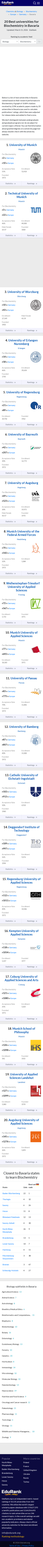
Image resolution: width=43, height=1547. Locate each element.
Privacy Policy (28, 1545)
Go (39, 41)
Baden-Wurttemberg (11, 1193)
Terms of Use (14, 1545)
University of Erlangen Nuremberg (21, 342)
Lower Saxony (8, 1244)
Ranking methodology (13, 1536)
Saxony (5, 1205)
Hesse (5, 1211)
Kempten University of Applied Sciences (21, 932)
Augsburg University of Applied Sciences (21, 1121)
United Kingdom (30, 1470)
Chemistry (10, 11)
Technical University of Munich (21, 195)
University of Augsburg (21, 483)
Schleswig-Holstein (10, 1270)
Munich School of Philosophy (21, 1030)
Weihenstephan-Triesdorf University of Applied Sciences (21, 586)
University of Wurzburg (22, 292)
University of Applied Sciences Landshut (21, 1076)
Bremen (6, 1264)
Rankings (31, 183)
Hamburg (7, 1250)
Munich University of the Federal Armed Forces (21, 533)
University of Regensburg (21, 392)
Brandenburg (8, 1238)
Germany (23, 14)
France (26, 1466)
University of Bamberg (22, 726)
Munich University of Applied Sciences (21, 634)
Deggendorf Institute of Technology (22, 828)
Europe (13, 14)
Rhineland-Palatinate (11, 1217)
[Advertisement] (21, 72)
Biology (20, 11)
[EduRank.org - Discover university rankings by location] (8, 3)
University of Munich (21, 145)
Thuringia (6, 1199)
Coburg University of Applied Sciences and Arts (21, 978)
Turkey (26, 1482)
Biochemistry (31, 11)
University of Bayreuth (21, 434)
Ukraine (26, 1474)
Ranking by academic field (21, 37)
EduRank (32, 30)
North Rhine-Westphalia (7, 1463)
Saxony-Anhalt (8, 1223)
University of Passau (21, 678)
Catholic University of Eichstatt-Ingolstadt (21, 776)
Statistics (9, 183)
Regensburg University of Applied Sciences (22, 880)
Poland (26, 1462)
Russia (26, 1478)
